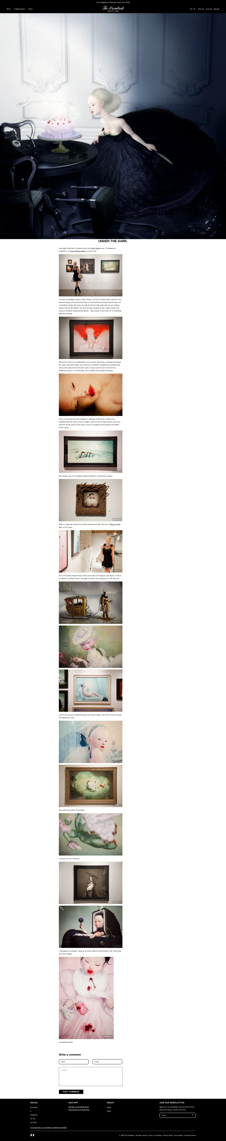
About (109, 1107)
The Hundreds (129, 1135)
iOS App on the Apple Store (79, 1107)
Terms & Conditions (155, 1135)
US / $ (192, 9)
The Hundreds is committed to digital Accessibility (48, 1128)
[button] (216, 9)
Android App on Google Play (79, 1110)
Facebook (34, 1107)
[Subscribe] (193, 1115)
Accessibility (178, 1135)
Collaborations (19, 9)
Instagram (34, 1115)
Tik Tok (32, 1119)
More (31, 9)
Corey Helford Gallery (78, 251)
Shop (8, 9)
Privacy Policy (168, 1135)
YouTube (33, 1122)
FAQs (109, 1111)
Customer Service (190, 1135)
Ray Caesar (95, 248)
